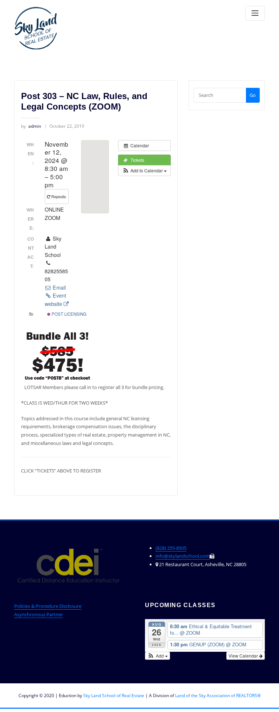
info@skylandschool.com (182, 556)
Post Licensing (68, 314)
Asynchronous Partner (38, 614)
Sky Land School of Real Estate (113, 695)
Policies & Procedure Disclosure (47, 606)
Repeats (58, 196)
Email (58, 287)
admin (31, 126)
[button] (144, 170)
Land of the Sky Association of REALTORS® (218, 695)
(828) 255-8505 (170, 548)
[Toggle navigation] (255, 13)
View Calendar (244, 655)
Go (253, 95)
